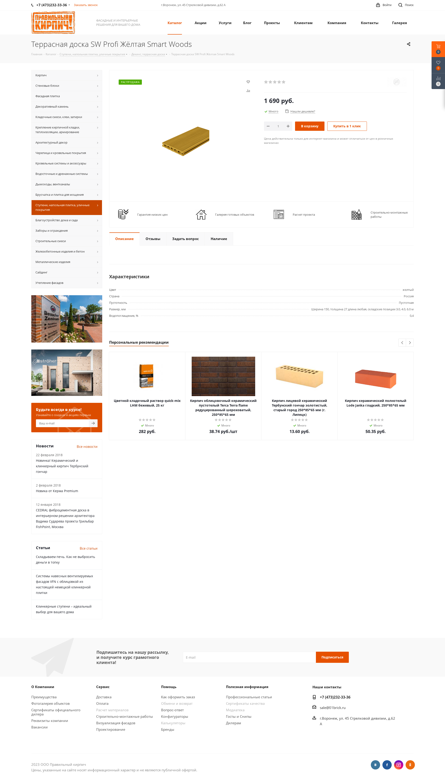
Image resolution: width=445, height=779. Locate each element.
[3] (275, 82)
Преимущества (44, 697)
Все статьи (89, 548)
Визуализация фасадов (115, 723)
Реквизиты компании (49, 720)
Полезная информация (247, 686)
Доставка (103, 697)
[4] (279, 82)
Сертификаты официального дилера (55, 712)
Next (410, 343)
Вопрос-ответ (172, 710)
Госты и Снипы (238, 716)
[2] (270, 82)
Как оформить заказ (178, 697)
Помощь (168, 686)
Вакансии (39, 727)
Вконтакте (375, 764)
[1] (266, 82)
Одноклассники (410, 764)
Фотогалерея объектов (50, 703)
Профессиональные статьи (249, 697)
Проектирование (110, 729)
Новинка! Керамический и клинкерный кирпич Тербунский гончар (62, 466)
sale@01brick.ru (333, 707)
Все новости (87, 446)
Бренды (167, 729)
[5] (284, 82)
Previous (402, 343)
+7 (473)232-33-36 (335, 697)
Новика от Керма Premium (57, 491)
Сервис (103, 686)
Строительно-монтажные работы (124, 716)
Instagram (398, 764)
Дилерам (233, 723)
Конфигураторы (174, 716)
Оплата (102, 703)
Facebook (387, 764)
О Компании (42, 686)
